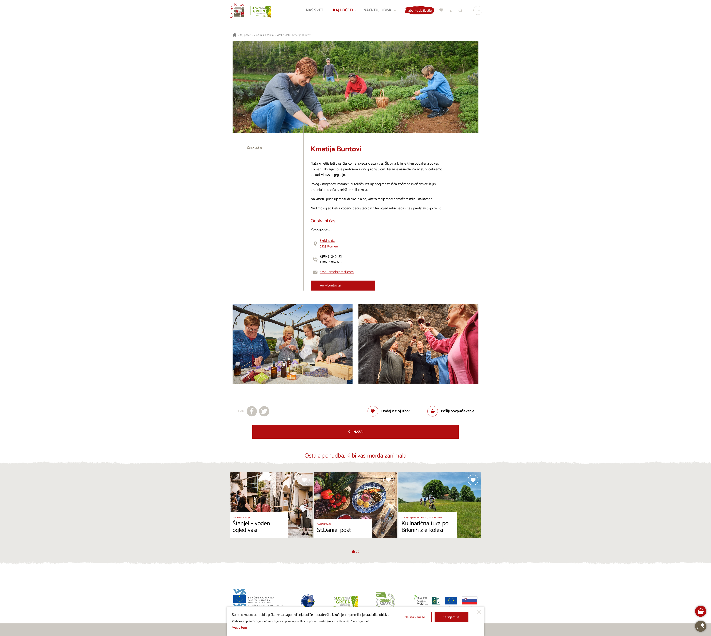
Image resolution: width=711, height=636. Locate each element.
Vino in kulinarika (264, 35)
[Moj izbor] (441, 10)
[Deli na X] (264, 411)
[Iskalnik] (460, 10)
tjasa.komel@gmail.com (337, 272)
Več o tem (239, 627)
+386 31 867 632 (331, 262)
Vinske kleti (283, 35)
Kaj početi (245, 35)
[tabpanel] (271, 511)
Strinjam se (451, 617)
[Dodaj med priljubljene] (304, 480)
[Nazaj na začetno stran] (237, 10)
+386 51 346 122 (331, 256)
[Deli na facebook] (251, 411)
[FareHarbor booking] (700, 611)
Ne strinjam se (414, 617)
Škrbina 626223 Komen (329, 243)
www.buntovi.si (330, 285)
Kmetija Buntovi (301, 35)
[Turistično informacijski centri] (451, 10)
